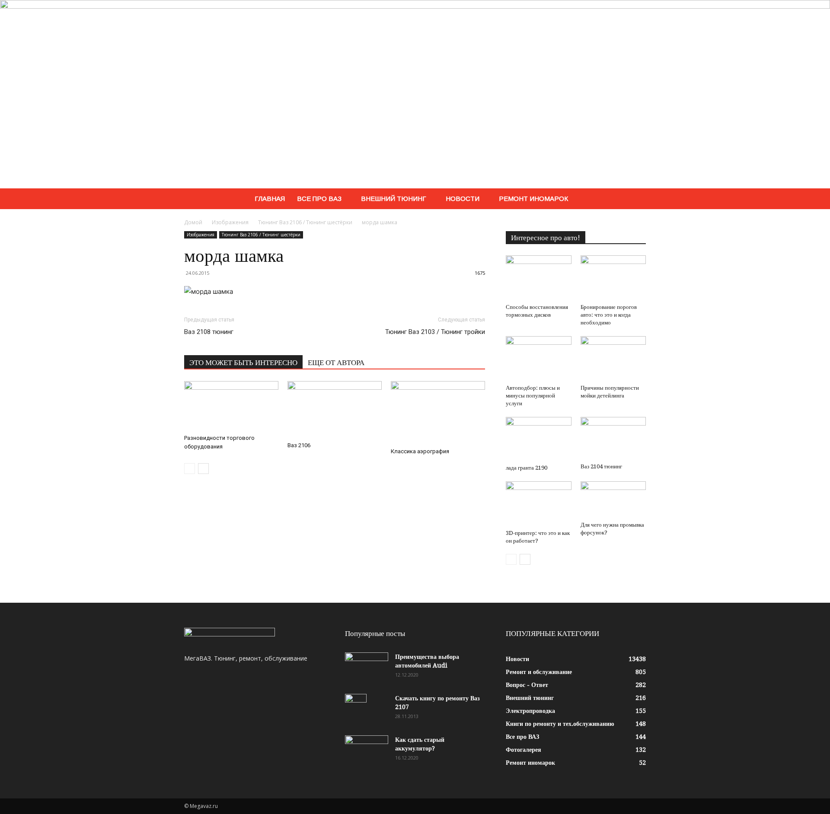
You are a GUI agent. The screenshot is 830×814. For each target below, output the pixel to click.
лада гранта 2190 (526, 467)
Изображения (230, 222)
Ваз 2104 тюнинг (601, 466)
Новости (462, 198)
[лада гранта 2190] (538, 439)
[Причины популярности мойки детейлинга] (613, 358)
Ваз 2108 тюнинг (208, 332)
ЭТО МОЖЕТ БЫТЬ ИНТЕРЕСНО (243, 362)
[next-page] (203, 468)
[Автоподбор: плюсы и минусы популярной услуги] (538, 358)
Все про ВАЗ (319, 198)
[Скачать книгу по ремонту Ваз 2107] (356, 709)
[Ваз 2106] (334, 409)
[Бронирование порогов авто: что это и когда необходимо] (613, 277)
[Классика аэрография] (438, 412)
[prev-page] (189, 468)
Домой (193, 222)
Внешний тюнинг (393, 198)
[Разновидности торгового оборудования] (231, 406)
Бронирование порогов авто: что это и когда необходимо (609, 315)
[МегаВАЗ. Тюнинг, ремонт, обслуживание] (415, 94)
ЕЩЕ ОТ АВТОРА (336, 362)
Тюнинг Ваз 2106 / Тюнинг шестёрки (305, 222)
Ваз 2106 (298, 445)
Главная (270, 198)
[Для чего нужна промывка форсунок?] (613, 499)
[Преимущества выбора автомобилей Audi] (366, 667)
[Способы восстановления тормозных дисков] (538, 277)
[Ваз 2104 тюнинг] (613, 438)
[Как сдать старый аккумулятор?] (366, 750)
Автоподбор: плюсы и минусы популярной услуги (533, 396)
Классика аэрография (420, 451)
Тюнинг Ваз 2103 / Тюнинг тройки (435, 332)
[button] (635, 199)
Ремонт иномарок (533, 198)
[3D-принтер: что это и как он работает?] (538, 503)
